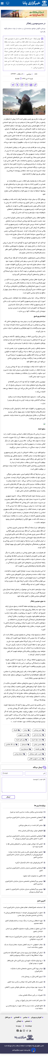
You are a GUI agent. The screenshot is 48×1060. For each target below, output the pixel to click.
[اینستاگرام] (22, 85)
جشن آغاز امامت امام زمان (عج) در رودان (29, 1000)
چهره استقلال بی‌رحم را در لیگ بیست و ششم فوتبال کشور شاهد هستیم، (24, 922)
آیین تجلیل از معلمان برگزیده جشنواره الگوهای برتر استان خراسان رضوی (24, 930)
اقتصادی (17, 1017)
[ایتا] (18, 1031)
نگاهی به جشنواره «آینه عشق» (33, 876)
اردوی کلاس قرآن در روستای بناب (32, 976)
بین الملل (8, 1017)
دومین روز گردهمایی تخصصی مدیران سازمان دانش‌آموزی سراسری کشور (24, 882)
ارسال (8, 797)
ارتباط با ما (28, 1026)
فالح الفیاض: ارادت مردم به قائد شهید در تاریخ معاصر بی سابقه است (24, 1007)
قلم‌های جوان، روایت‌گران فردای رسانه (30, 830)
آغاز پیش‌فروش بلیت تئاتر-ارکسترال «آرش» (29, 862)
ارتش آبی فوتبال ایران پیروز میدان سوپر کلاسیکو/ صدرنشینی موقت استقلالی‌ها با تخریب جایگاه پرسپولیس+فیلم (23, 954)
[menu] (2, 3)
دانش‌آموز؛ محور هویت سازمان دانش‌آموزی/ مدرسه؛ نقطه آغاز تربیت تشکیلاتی (24, 938)
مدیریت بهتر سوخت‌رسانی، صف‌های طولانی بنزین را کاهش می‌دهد (24, 988)
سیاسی (25, 1017)
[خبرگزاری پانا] (35, 3)
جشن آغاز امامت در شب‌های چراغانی (31, 825)
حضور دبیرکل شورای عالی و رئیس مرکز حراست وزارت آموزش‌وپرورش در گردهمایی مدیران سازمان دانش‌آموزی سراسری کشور (25, 855)
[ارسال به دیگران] (26, 85)
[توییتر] (17, 85)
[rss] (30, 1031)
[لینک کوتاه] (35, 85)
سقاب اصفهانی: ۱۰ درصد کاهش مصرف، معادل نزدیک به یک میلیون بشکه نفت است (23, 946)
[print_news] (31, 85)
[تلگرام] (13, 85)
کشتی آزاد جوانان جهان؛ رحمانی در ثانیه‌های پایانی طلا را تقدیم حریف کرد (24, 845)
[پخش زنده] (7, 3)
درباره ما (18, 1026)
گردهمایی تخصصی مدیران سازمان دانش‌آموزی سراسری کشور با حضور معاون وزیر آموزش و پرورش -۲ (24, 837)
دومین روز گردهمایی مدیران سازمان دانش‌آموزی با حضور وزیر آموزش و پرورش (24, 890)
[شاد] (21, 1031)
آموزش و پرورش (36, 1017)
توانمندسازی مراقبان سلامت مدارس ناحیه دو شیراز (26, 812)
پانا (33, 1046)
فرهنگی (19, 1021)
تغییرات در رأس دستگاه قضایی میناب (31, 995)
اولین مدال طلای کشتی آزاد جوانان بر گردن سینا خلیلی (25, 982)
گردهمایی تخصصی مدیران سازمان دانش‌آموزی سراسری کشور (24, 818)
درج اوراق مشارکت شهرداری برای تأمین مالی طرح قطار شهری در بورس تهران (25, 962)
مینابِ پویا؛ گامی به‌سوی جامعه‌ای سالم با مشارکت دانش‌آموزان (26, 970)
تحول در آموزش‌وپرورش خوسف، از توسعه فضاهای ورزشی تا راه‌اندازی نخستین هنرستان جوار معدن (23, 914)
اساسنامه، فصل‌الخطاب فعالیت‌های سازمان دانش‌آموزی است (23, 907)
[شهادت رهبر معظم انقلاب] (24, 13)
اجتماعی (27, 1021)
